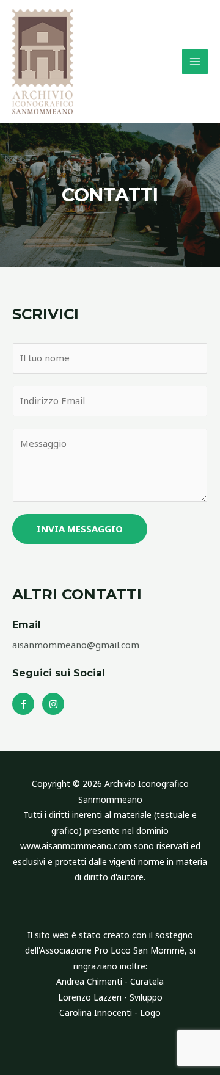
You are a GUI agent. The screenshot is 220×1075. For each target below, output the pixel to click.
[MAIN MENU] (195, 62)
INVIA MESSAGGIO (80, 529)
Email (26, 625)
